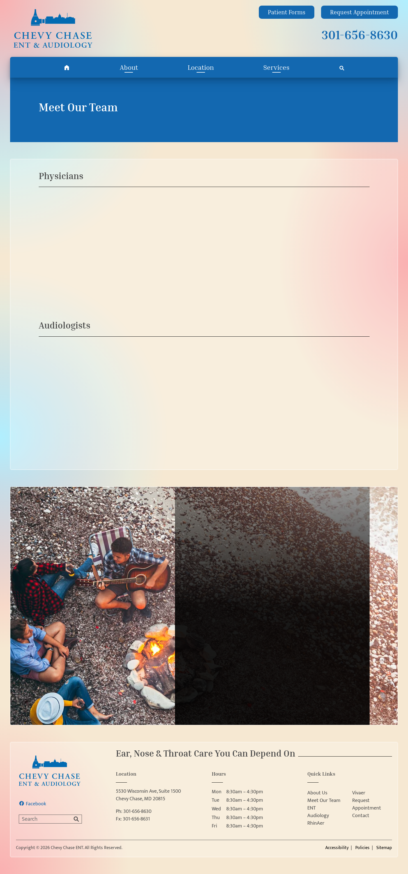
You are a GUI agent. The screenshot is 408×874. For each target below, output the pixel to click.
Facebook (36, 804)
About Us (317, 793)
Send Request (272, 721)
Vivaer (358, 793)
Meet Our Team (323, 800)
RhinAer (315, 823)
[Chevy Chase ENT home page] (65, 28)
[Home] (67, 67)
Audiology (318, 816)
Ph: (133, 811)
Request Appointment (366, 804)
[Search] (342, 67)
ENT (311, 808)
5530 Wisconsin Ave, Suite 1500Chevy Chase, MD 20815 (148, 795)
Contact (360, 816)
